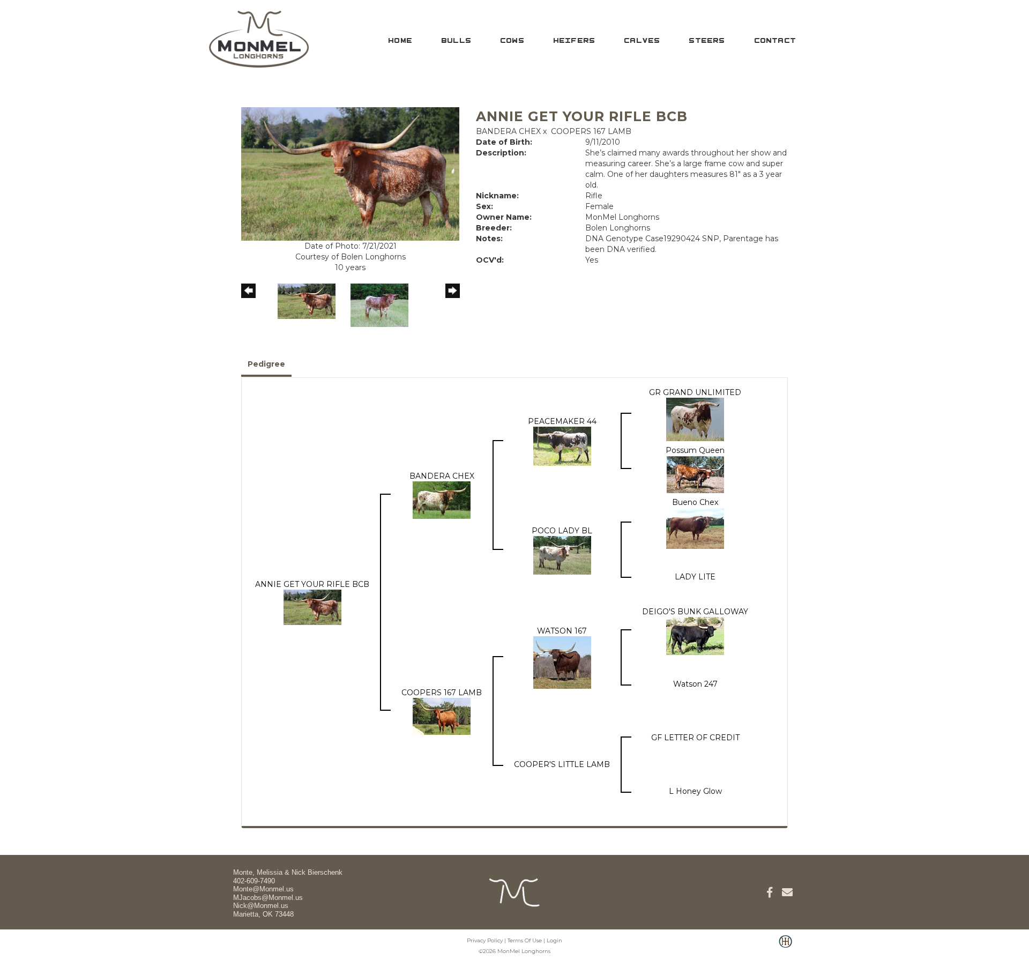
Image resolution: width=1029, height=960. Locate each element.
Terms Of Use (525, 940)
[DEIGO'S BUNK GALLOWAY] (695, 635)
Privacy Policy (485, 940)
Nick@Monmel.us (260, 906)
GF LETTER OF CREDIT (695, 737)
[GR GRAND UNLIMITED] (695, 418)
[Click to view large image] (350, 173)
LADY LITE (695, 577)
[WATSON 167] (562, 662)
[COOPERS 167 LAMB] (442, 715)
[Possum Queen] (695, 474)
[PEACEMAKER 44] (562, 445)
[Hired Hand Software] (785, 947)
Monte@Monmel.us (263, 889)
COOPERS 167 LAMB (591, 131)
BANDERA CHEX (508, 131)
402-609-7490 (254, 881)
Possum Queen (695, 450)
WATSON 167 (562, 631)
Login (554, 940)
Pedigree (266, 364)
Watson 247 (695, 684)
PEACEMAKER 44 (562, 421)
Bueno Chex (695, 502)
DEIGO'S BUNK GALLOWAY (695, 611)
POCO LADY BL (562, 530)
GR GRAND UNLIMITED (695, 392)
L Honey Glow (695, 791)
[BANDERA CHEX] (442, 499)
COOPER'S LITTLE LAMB (562, 764)
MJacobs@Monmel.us (268, 898)
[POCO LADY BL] (562, 554)
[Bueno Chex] (695, 527)
